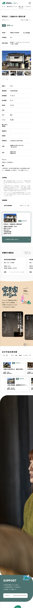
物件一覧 (21, 6)
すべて (26, 252)
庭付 (16, 355)
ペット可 (25, 355)
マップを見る (26, 32)
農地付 (20, 355)
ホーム (3, 6)
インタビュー (28, 6)
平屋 (30, 355)
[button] (28, 344)
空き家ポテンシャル (12, 6)
